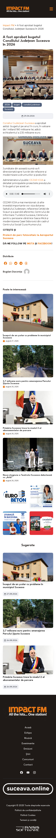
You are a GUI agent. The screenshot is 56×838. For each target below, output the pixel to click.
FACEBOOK (45, 243)
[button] (5, 263)
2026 (7, 105)
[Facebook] (21, 772)
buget (17, 105)
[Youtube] (28, 772)
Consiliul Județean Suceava (19, 123)
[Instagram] (34, 772)
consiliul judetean (32, 105)
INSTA (31, 243)
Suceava (9, 109)
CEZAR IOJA (36, 180)
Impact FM (8, 25)
